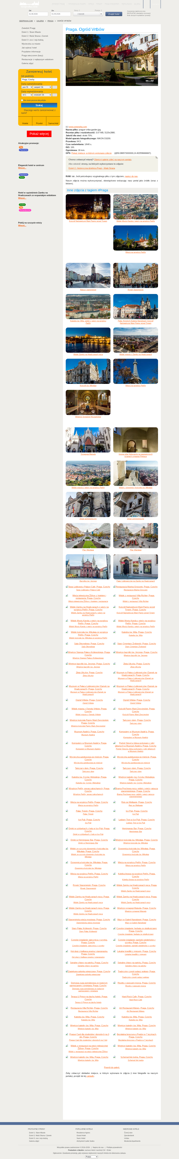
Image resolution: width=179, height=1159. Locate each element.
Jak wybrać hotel (29, 48)
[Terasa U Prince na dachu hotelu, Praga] (88, 998)
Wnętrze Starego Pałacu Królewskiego (88, 658)
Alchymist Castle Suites (85, 1141)
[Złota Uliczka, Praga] (135, 663)
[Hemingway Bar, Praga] (135, 828)
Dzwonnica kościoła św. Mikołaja (135, 854)
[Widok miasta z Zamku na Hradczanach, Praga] (135, 340)
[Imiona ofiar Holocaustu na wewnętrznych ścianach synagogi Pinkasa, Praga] (135, 439)
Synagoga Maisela (88, 454)
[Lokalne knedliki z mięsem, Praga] (135, 951)
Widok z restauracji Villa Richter (136, 601)
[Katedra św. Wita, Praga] (135, 632)
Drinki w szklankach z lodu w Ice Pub (88, 834)
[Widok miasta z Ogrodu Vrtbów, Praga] (88, 710)
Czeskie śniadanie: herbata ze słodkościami (135, 934)
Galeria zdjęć (27, 63)
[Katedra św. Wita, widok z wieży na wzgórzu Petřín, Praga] (88, 306)
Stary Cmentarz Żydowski (135, 647)
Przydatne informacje (31, 51)
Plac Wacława (88, 550)
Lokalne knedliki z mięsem (135, 954)
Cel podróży (27, 76)
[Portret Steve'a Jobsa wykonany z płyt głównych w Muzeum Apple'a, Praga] (135, 744)
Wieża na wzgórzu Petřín (135, 252)
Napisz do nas (98, 1147)
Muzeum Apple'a (88, 735)
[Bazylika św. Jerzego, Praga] (88, 566)
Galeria (137, 4)
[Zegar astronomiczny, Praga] (88, 504)
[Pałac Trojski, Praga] (88, 811)
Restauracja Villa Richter (88, 1011)
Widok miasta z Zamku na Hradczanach (135, 354)
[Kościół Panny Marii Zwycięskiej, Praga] (135, 710)
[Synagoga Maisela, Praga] (88, 439)
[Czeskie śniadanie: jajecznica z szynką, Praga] (88, 941)
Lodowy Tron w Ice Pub (135, 823)
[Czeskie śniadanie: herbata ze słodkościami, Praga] (135, 929)
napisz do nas (131, 176)
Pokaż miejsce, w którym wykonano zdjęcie (91, 153)
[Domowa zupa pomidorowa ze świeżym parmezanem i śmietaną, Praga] (88, 984)
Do (53, 11)
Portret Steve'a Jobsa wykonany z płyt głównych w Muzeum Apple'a (135, 750)
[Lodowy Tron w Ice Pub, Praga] (135, 819)
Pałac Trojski (88, 814)
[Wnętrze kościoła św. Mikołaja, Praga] (135, 840)
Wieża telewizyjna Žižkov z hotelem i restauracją (88, 601)
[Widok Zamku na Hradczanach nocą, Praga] (88, 340)
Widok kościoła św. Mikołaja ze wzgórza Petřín (88, 638)
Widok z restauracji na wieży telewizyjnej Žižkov (88, 1052)
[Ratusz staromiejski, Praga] (88, 275)
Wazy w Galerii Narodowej (135, 923)
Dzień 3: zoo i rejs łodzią (32, 40)
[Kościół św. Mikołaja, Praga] (88, 371)
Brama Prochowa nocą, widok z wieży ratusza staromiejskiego (135, 795)
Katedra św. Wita (136, 635)
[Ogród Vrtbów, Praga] (112, 60)
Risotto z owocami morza (135, 986)
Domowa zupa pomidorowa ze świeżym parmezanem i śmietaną (88, 990)
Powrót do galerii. (112, 1067)
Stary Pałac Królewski (88, 931)
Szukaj (39, 105)
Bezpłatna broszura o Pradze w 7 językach (135, 1040)
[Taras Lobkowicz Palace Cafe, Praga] (88, 586)
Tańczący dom (136, 723)
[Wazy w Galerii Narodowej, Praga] (135, 919)
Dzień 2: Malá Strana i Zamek (35, 36)
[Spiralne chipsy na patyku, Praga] (88, 962)
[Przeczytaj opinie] (53, 154)
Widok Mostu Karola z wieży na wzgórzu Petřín (135, 221)
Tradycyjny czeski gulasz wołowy (135, 977)
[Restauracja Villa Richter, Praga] (88, 1008)
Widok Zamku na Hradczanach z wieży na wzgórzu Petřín (88, 614)
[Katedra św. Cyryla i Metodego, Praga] (88, 778)
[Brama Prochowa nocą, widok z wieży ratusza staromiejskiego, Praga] (135, 790)
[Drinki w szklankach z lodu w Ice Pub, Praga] (88, 830)
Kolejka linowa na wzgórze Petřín (135, 880)
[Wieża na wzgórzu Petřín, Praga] (135, 238)
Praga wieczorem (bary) (32, 55)
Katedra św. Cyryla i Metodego (88, 783)
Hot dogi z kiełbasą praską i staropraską (88, 957)
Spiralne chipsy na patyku (88, 966)
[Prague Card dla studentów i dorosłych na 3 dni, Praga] (88, 1035)
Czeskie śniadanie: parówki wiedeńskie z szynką (135, 946)
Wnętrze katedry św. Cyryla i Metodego (135, 783)
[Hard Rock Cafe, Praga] (135, 996)
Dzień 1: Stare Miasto (31, 32)
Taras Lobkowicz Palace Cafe (88, 590)
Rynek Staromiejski (135, 290)
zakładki (90, 1076)
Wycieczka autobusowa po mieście (88, 763)
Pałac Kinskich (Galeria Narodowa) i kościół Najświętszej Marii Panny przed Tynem (135, 322)
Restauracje (127, 4)
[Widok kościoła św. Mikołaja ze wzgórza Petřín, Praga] (88, 633)
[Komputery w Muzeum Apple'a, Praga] (135, 733)
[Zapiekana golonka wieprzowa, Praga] (88, 971)
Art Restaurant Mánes (135, 1011)
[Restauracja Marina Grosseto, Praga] (135, 586)
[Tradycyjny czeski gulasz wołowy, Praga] (135, 973)
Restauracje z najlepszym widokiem (37, 59)
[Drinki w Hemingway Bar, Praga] (88, 840)
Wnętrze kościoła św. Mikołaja (135, 843)
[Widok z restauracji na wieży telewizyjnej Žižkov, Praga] (88, 1047)
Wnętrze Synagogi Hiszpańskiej (88, 417)
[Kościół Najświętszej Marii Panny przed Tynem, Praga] (88, 206)
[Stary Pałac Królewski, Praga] (88, 928)
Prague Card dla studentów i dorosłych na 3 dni (88, 1040)
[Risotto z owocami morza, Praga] (135, 983)
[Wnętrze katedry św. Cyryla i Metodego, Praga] (135, 778)
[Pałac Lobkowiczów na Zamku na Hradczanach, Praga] (135, 566)
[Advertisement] (112, 105)
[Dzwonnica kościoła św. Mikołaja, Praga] (135, 850)
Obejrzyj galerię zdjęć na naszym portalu (112, 159)
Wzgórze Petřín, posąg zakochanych (88, 794)
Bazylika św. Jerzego (88, 581)
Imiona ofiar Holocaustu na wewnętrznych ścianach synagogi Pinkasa (135, 455)
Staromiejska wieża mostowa (88, 923)
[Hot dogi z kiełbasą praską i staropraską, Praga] (88, 952)
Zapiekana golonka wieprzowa (88, 974)
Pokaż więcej (39, 134)
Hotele (91, 4)
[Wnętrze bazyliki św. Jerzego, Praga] (135, 652)
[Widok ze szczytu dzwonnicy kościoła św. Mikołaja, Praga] (88, 850)
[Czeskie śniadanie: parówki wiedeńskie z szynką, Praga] (135, 941)
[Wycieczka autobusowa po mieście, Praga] (88, 758)
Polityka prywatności (114, 1147)
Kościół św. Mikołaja (88, 386)
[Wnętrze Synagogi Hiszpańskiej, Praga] (88, 402)
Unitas (126, 1138)
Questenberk (129, 1136)
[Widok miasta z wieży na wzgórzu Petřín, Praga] (88, 473)
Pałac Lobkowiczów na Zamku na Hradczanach (135, 581)
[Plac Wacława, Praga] (88, 535)
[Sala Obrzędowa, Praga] (88, 643)
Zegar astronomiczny (88, 519)
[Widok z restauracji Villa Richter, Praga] (135, 597)
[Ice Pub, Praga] (135, 811)
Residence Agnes (83, 1133)
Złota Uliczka (135, 667)
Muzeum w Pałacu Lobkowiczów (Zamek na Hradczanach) (135, 679)
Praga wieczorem (112, 4)
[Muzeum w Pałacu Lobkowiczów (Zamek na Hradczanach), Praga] (135, 674)
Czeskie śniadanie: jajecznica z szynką (88, 946)
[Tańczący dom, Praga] (135, 720)
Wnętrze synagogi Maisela (135, 911)
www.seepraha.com (78, 126)
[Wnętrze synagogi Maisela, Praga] (135, 908)
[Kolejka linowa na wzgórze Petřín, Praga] (135, 875)
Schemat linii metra (135, 1060)
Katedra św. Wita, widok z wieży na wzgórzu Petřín (88, 322)
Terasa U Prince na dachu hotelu (88, 1002)
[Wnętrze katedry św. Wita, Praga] (88, 1025)
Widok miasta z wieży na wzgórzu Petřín (88, 488)
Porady (99, 4)
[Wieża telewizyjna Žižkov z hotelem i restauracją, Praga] (88, 597)
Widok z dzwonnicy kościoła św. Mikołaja (135, 488)
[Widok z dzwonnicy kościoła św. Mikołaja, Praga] (135, 473)
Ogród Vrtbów (88, 703)
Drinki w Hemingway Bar (88, 843)
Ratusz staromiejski (88, 290)
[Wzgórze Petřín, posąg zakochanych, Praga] (88, 790)
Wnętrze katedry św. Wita (88, 1029)
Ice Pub (135, 814)
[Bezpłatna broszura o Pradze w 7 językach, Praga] (135, 1035)
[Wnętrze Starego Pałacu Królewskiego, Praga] (88, 653)
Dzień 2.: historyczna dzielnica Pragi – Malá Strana (92, 168)
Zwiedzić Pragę (58, 4)
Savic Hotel (81, 1138)
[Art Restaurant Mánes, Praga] (135, 1008)
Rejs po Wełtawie (136, 805)
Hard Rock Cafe (135, 1000)
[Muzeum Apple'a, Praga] (88, 731)
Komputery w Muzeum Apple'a (135, 737)
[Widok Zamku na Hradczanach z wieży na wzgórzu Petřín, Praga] (88, 608)
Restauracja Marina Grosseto (135, 590)
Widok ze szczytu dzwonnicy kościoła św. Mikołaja (88, 855)
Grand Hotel (81, 1136)
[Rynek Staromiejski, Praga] (135, 275)
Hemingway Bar (135, 831)
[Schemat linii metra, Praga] (135, 1057)
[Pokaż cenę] (57, 154)
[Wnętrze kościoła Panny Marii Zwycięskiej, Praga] (88, 721)
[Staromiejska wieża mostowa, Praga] (88, 919)
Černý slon (128, 1133)
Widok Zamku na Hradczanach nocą (88, 354)
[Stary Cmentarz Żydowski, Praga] (135, 643)
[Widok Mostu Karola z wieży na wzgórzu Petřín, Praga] (135, 206)
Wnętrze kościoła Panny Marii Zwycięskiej (88, 726)
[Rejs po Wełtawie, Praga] (135, 802)
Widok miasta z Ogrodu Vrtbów (88, 715)
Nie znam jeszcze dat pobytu (34, 100)
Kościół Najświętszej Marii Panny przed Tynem (88, 221)
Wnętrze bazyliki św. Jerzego (135, 655)
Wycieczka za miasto (77, 4)
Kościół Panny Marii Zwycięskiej (136, 715)
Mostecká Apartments (132, 1141)
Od (30, 11)
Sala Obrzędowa (88, 647)
